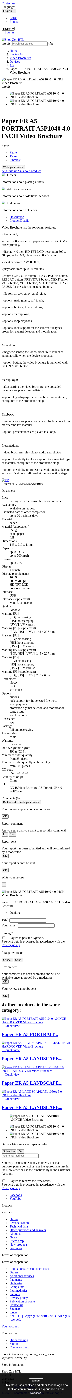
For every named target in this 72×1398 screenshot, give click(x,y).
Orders (14, 1219)
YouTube (15, 1198)
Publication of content (23, 1301)
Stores (13, 1312)
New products (18, 1244)
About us (15, 1233)
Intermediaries (18, 1290)
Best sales (16, 1248)
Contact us (8, 3)
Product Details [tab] (19, 220)
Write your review (13, 167)
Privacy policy (11, 945)
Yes (12, 834)
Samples (15, 1294)
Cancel (7, 959)
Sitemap (15, 1308)
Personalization (19, 1222)
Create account (19, 1347)
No (4, 834)
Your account (10, 1326)
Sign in (14, 1343)
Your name (9, 925)
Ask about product (21, 171)
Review (7, 933)
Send (18, 959)
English (14, 21)
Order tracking (19, 1340)
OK (5, 816)
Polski (13, 18)
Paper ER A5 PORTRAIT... (30, 1034)
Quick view (11, 1026)
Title (5, 920)
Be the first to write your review (21, 802)
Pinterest (15, 160)
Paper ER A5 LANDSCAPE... (32, 1058)
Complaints (17, 1287)
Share (13, 152)
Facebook (16, 1195)
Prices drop (17, 1241)
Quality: (15, 912)
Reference (8, 483)
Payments (16, 1279)
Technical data (19, 1226)
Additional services (22, 1276)
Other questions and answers (28, 1230)
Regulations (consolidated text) (29, 1268)
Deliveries (16, 1283)
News (13, 1237)
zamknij (36, 1380)
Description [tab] (17, 217)
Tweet (13, 156)
